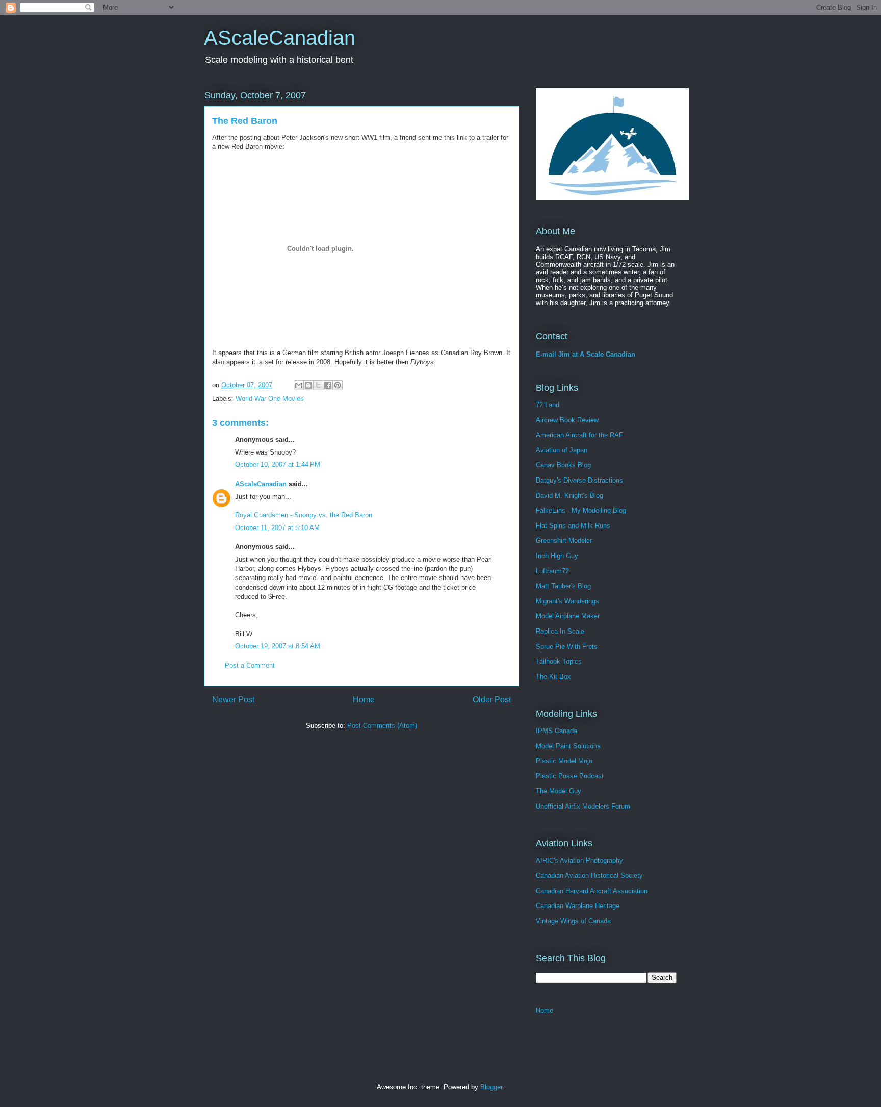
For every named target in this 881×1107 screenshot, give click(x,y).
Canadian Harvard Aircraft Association (591, 891)
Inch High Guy (557, 556)
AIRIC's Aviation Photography (579, 860)
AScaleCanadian (279, 38)
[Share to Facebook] (328, 385)
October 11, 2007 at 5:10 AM (277, 528)
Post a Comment (250, 665)
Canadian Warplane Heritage (577, 906)
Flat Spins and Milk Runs (573, 526)
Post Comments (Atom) (382, 725)
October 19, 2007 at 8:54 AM (277, 646)
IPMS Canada (556, 731)
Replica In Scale (560, 631)
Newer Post (233, 699)
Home (364, 699)
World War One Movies (270, 398)
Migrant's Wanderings (567, 601)
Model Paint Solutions (568, 746)
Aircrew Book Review (567, 420)
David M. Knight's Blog (569, 495)
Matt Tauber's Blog (563, 586)
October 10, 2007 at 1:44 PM (277, 464)
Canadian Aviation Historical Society (589, 875)
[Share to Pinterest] (337, 385)
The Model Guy (558, 791)
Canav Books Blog (563, 465)
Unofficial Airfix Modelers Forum (583, 806)
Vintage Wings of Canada (573, 921)
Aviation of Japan (561, 450)
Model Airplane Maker (568, 616)
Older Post (492, 699)
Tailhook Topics (559, 661)
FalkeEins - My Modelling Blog (581, 510)
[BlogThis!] (308, 385)
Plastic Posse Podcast (570, 776)
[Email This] (299, 385)
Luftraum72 (552, 571)
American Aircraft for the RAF (579, 435)
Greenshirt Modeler (564, 540)
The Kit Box (553, 677)
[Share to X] (318, 385)
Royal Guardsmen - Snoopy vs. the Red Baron (303, 515)
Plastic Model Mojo (564, 761)
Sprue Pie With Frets (567, 646)
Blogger (491, 1087)
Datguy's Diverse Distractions (579, 480)
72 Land (547, 405)
